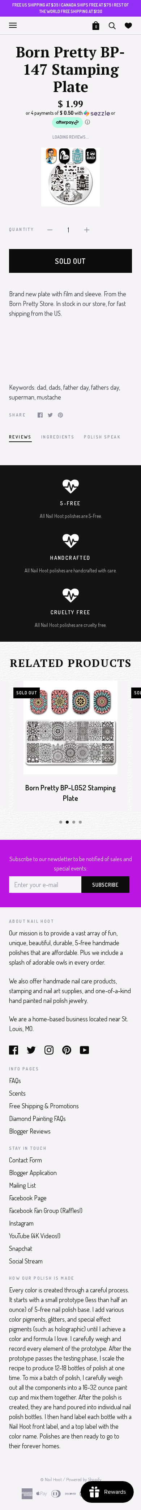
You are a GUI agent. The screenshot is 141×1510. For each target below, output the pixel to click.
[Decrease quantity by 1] (50, 229)
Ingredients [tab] (57, 437)
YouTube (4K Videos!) (34, 1236)
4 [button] (80, 822)
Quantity (21, 229)
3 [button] (73, 822)
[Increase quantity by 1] (86, 229)
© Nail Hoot (51, 1479)
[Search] (112, 25)
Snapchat (20, 1248)
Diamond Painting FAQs (37, 1118)
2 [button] (67, 822)
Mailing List (22, 1185)
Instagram (21, 1223)
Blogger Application (33, 1173)
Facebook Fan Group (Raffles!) (45, 1210)
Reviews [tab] (20, 437)
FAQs (15, 1081)
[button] (70, 119)
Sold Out (70, 261)
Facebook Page (28, 1198)
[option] (70, 177)
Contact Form (25, 1160)
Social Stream (26, 1261)
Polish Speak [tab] (102, 437)
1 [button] (60, 822)
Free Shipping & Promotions (44, 1106)
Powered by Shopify (83, 1479)
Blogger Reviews (30, 1131)
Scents (17, 1093)
